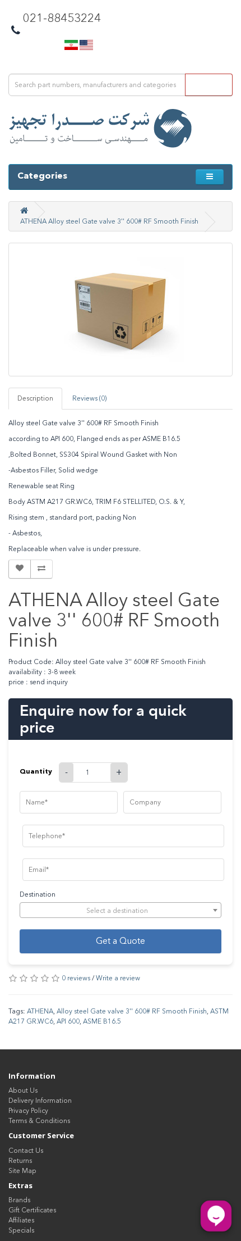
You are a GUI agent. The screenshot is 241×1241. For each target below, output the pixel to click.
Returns (20, 1161)
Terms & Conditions (39, 1121)
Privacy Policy (28, 1111)
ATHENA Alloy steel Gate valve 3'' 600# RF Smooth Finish (109, 221)
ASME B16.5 (102, 1021)
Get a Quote (120, 940)
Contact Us (25, 1150)
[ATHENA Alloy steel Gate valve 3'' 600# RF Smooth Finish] (120, 309)
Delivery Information (40, 1100)
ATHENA (40, 1011)
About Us (23, 1090)
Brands (19, 1200)
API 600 (68, 1021)
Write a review (118, 978)
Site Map (22, 1171)
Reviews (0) (89, 398)
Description (35, 398)
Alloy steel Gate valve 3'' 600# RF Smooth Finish (132, 1011)
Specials (21, 1230)
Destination (37, 894)
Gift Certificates (32, 1210)
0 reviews (76, 978)
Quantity (36, 771)
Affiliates (21, 1220)
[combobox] (120, 910)
